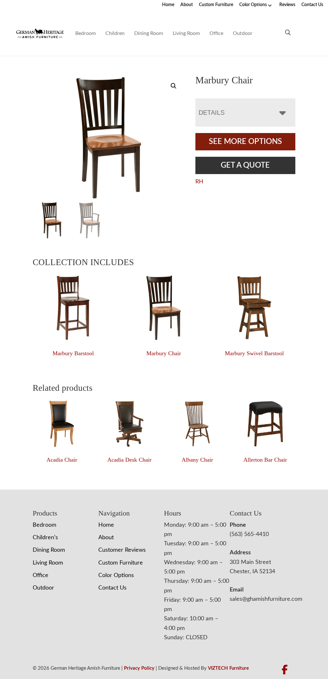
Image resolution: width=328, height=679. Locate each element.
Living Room (186, 33)
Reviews (287, 5)
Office (216, 33)
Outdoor (242, 33)
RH (199, 182)
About (186, 5)
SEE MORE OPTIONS (245, 142)
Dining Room (148, 33)
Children (115, 33)
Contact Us (312, 5)
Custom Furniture (216, 5)
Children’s (45, 538)
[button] (173, 86)
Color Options (253, 5)
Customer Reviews (122, 550)
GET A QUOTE (245, 165)
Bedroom (85, 33)
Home (168, 5)
